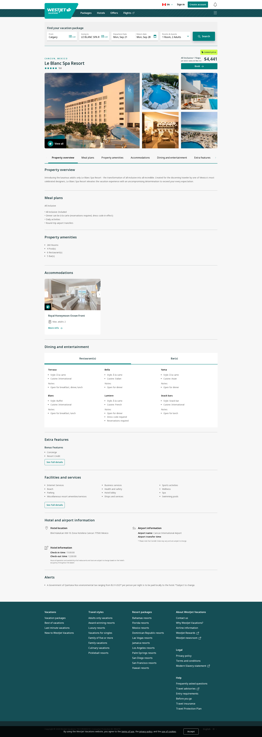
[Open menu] (215, 13)
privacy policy (145, 731)
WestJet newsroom (186, 638)
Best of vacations (54, 622)
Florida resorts (140, 622)
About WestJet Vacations (191, 612)
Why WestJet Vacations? (189, 622)
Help (178, 677)
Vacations (50, 612)
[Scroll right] (215, 157)
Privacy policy (183, 655)
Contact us (182, 618)
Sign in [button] (181, 4)
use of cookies (169, 731)
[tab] (87, 358)
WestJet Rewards (185, 633)
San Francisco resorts (144, 663)
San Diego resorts (142, 658)
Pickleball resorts (98, 653)
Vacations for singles (100, 633)
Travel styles (96, 612)
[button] (215, 4)
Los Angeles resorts (143, 648)
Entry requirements (187, 693)
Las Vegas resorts (142, 638)
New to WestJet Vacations (59, 633)
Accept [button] (191, 731)
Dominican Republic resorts (148, 633)
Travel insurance (185, 703)
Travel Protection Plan (189, 708)
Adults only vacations (100, 618)
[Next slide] (99, 294)
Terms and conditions (188, 660)
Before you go (184, 698)
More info (53, 327)
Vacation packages (55, 618)
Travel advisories (186, 688)
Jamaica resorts (141, 643)
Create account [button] (198, 4)
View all (59, 143)
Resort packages (142, 612)
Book (197, 66)
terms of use (127, 731)
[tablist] (131, 358)
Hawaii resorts (140, 668)
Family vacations (97, 643)
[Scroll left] (46, 157)
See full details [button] (55, 462)
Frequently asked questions (191, 683)
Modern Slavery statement (191, 665)
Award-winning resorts (101, 622)
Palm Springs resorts (144, 653)
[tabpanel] (131, 395)
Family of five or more (100, 638)
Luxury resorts (96, 628)
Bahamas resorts (142, 618)
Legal (179, 650)
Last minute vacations (57, 628)
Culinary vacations (98, 648)
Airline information (187, 628)
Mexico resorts (140, 628)
